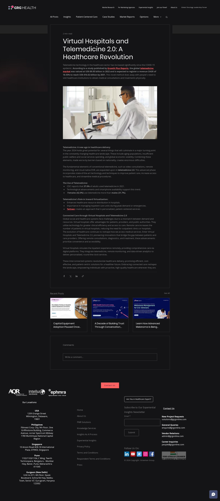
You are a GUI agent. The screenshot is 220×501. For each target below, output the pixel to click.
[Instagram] (145, 454)
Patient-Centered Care (86, 16)
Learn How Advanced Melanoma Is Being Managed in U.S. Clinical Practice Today (149, 325)
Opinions (144, 16)
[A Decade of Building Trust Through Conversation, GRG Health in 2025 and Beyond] (110, 308)
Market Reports (127, 16)
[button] (108, 7)
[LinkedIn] (126, 454)
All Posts (54, 16)
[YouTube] (132, 454)
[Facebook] (151, 454)
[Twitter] (139, 454)
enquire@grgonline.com (173, 427)
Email (126, 416)
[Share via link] (83, 276)
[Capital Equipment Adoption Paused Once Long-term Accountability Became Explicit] (68, 308)
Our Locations (29, 402)
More (156, 16)
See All (167, 293)
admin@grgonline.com (173, 436)
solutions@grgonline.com (174, 419)
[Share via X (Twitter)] (70, 276)
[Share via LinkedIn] (76, 276)
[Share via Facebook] (64, 276)
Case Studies (108, 16)
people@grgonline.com (173, 444)
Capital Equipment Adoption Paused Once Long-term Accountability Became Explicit (68, 325)
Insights (67, 16)
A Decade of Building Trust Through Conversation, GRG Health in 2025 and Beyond (109, 325)
